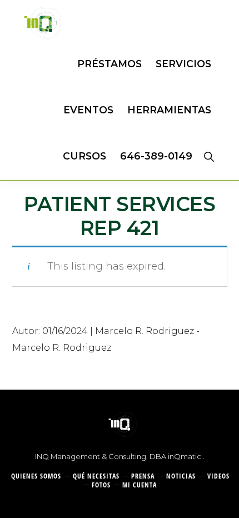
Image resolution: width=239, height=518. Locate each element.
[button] (209, 156)
